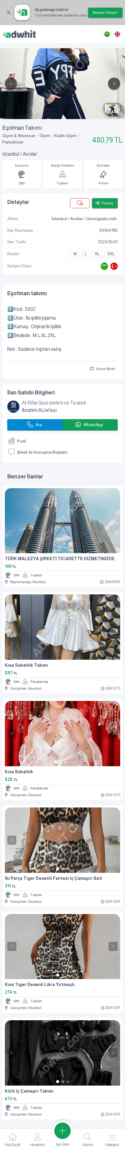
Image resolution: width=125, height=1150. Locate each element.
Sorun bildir (105, 369)
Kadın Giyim (65, 135)
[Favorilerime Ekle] (80, 203)
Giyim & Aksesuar (18, 135)
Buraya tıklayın (105, 12)
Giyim (44, 135)
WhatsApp (93, 424)
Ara (38, 424)
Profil (21, 441)
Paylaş (107, 203)
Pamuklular (12, 142)
